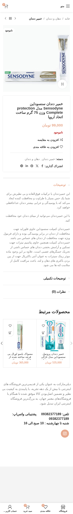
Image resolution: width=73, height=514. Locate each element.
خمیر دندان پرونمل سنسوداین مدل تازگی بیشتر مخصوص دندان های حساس (53, 358)
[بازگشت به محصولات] (10, 18)
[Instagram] (65, 434)
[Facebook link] (42, 166)
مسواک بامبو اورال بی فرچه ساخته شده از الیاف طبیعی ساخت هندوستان (20, 358)
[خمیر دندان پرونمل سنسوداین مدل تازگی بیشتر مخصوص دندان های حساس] (53, 335)
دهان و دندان (53, 18)
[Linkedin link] (26, 166)
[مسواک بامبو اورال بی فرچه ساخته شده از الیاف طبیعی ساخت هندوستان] (19, 335)
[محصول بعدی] (5, 18)
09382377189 (51, 414)
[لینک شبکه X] (37, 166)
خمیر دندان (35, 18)
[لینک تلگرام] (21, 166)
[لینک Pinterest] (31, 166)
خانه (67, 18)
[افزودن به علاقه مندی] (43, 325)
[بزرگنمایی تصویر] (62, 84)
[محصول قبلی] (15, 18)
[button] (43, 332)
